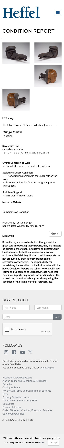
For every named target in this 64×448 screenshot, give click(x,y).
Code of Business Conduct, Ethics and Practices (27, 410)
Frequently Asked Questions (17, 377)
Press (5, 394)
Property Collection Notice (15, 397)
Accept (53, 443)
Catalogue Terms (11, 387)
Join (57, 316)
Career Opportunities (13, 413)
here (42, 443)
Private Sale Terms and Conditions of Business (26, 390)
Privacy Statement (11, 407)
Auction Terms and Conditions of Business (24, 380)
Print (56, 234)
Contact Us (8, 403)
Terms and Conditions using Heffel (20, 400)
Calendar (7, 384)
